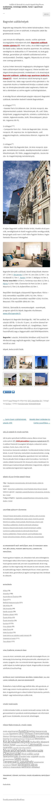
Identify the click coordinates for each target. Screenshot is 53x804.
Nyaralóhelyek (14, 750)
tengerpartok (39, 762)
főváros (6, 736)
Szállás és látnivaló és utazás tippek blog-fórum (26, 4)
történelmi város (28, 764)
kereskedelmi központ (17, 739)
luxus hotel (9, 744)
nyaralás (7, 747)
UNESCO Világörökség (12, 767)
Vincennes (17, 274)
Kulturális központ (39, 741)
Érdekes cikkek (8, 614)
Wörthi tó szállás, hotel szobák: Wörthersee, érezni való (23, 522)
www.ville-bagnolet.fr (12, 313)
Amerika (6, 593)
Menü (46, 14)
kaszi (10, 401)
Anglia (5, 731)
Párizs (5, 283)
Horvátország (42, 736)
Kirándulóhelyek (35, 404)
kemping (6, 738)
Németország (34, 750)
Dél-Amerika (7, 608)
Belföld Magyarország (11, 602)
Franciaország (23, 404)
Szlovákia (42, 756)
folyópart (28, 733)
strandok (22, 756)
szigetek (34, 756)
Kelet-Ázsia (7, 629)
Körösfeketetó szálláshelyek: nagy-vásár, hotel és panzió (23, 519)
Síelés (17, 758)
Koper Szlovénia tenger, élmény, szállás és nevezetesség (23, 537)
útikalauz (35, 767)
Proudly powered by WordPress (13, 799)
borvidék (6, 734)
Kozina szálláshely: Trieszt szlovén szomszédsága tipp (22, 534)
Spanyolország (10, 756)
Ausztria (23, 731)
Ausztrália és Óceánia (10, 596)
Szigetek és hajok (9, 638)
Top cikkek (7, 641)
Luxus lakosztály (22, 745)
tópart (14, 764)
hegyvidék (28, 736)
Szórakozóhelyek (8, 759)
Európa (8, 404)
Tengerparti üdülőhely (18, 761)
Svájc (28, 756)
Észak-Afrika (7, 617)
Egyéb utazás (8, 611)
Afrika (5, 590)
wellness (26, 767)
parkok (36, 754)
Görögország (15, 736)
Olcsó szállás (27, 753)
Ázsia (5, 599)
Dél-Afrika (6, 605)
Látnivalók (35, 744)
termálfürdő (7, 765)
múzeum (45, 745)
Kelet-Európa (7, 632)
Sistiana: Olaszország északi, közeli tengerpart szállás (22, 528)
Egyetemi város (16, 733)
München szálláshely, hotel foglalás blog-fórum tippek (27, 489)
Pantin (22, 277)
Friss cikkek (7, 626)
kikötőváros (40, 738)
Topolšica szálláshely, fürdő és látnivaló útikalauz (20, 525)
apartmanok (13, 731)
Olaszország (12, 753)
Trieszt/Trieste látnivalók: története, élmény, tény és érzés (24, 516)
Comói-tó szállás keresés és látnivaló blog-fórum (20, 531)
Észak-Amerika (8, 620)
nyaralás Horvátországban (22, 748)
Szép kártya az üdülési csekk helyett (16, 635)
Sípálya (25, 759)
